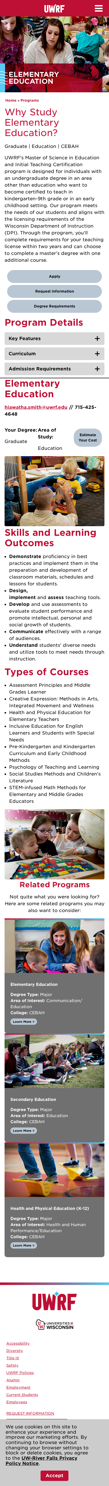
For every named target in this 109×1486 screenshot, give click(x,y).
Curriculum (22, 353)
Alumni (13, 1380)
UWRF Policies (20, 1373)
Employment (18, 1387)
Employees (16, 1402)
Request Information (54, 291)
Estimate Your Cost (88, 437)
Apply (54, 276)
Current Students (22, 1395)
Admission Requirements (40, 368)
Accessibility (18, 1343)
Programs (30, 100)
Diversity (14, 1351)
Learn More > (23, 1022)
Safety (12, 1365)
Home (10, 100)
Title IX (12, 1358)
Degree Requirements (54, 306)
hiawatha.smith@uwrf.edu (36, 407)
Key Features (25, 338)
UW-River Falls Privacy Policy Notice (41, 1460)
